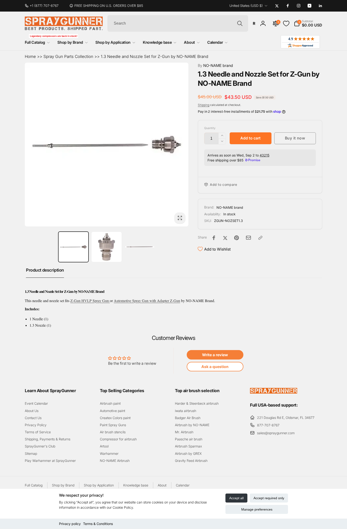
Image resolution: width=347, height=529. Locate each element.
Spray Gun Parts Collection (68, 56)
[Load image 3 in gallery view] (140, 246)
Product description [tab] (45, 270)
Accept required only (269, 498)
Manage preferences (256, 509)
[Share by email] (248, 238)
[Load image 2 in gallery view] (107, 247)
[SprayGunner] (273, 392)
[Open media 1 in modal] (106, 144)
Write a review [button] (215, 354)
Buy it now (295, 138)
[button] (308, 23)
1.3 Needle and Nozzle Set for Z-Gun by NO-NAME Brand (154, 56)
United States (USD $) (246, 6)
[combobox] (177, 23)
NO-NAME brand (215, 65)
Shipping (203, 105)
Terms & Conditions (98, 524)
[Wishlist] (286, 23)
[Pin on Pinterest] (236, 237)
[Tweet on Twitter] (225, 237)
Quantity (210, 128)
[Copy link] (260, 237)
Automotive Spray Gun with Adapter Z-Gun (147, 300)
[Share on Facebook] (214, 237)
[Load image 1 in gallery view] (74, 247)
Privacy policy (70, 524)
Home (30, 56)
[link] (43, 5)
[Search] (240, 23)
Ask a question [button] (215, 366)
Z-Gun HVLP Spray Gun (90, 300)
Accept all (236, 498)
